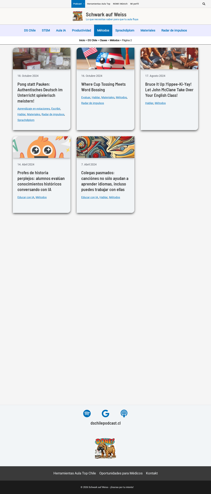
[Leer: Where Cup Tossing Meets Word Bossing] (105, 58)
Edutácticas (170, 295)
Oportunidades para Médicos (121, 473)
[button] (204, 4)
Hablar (21, 114)
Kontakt (152, 473)
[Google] (105, 413)
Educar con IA (25, 197)
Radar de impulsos (174, 30)
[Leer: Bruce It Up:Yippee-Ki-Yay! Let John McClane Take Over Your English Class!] (169, 58)
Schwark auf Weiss (106, 14)
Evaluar (85, 97)
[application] (83, 4)
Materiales (148, 30)
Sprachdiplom (124, 30)
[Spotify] (87, 413)
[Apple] (124, 413)
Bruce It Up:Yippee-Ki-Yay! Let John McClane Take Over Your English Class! (169, 89)
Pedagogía (151, 218)
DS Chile (30, 30)
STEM (46, 30)
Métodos (103, 30)
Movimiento (24, 384)
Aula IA (61, 30)
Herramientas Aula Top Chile (74, 473)
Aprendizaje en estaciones (33, 108)
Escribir (55, 108)
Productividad (81, 30)
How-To (51, 295)
